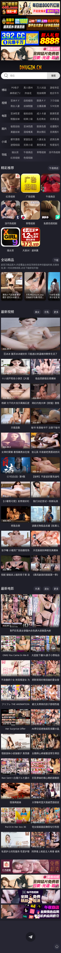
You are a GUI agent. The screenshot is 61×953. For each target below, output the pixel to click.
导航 (4, 154)
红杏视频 (15, 157)
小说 (4, 141)
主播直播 (41, 106)
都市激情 (15, 139)
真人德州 (28, 87)
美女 (37, 311)
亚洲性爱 (15, 113)
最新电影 (7, 588)
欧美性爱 (54, 113)
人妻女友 (41, 139)
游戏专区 (54, 87)
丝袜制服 (28, 106)
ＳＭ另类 (54, 106)
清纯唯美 (28, 131)
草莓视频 (41, 152)
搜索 (53, 75)
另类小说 (28, 144)
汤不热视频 (54, 152)
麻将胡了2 (15, 93)
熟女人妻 (15, 106)
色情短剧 (28, 157)
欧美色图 (41, 126)
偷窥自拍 (15, 126)
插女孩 (15, 152)
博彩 (4, 90)
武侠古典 (54, 139)
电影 (4, 116)
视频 (4, 103)
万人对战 (41, 87)
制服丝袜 (15, 118)
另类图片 (54, 131)
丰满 (37, 588)
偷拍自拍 (28, 113)
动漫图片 (54, 126)
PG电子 (15, 87)
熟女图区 (41, 131)
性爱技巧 (54, 144)
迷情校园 (15, 144)
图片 (4, 128)
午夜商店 (28, 152)
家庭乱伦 (28, 139)
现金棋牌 (41, 93)
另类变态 (54, 118)
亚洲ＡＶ (15, 100)
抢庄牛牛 (54, 93)
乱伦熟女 (41, 118)
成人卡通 (41, 113)
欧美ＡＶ (41, 100)
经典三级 (28, 118)
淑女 (46, 588)
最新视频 (7, 312)
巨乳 (46, 311)
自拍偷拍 (28, 100)
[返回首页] (57, 946)
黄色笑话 (41, 144)
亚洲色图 (28, 126)
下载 (56, 260)
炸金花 (28, 93)
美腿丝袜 (15, 131)
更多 (56, 311)
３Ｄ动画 (54, 100)
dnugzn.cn (31, 67)
